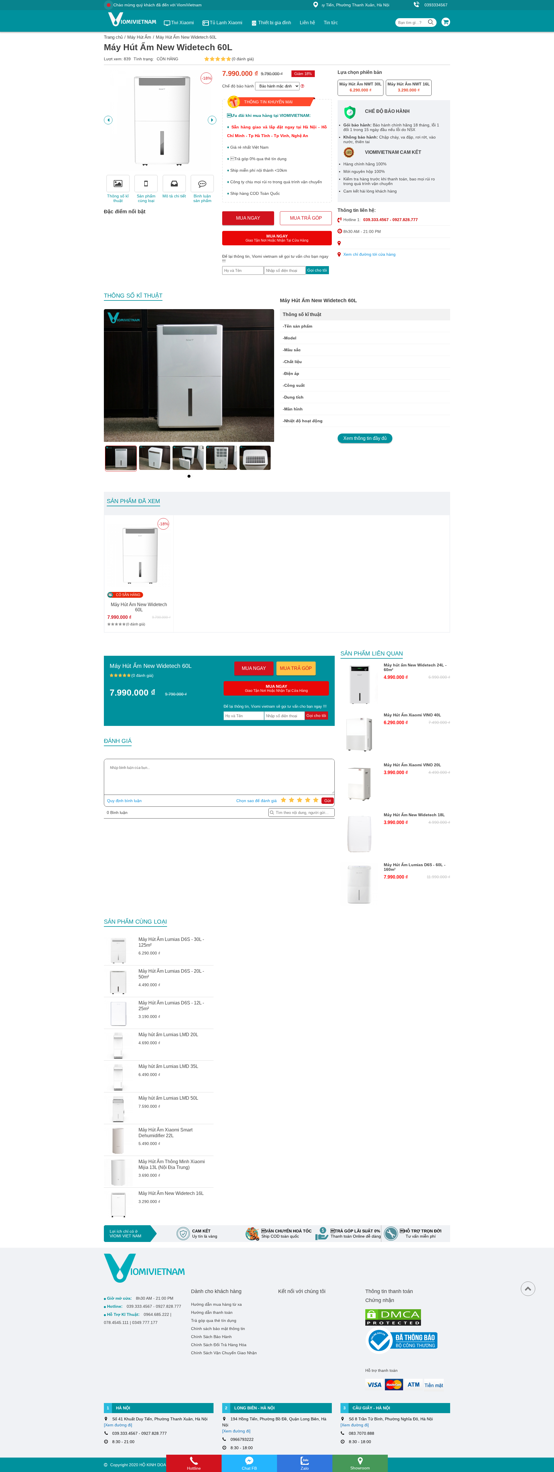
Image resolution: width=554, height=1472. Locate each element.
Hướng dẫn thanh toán (212, 1312)
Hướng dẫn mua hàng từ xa (216, 1304)
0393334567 (436, 5)
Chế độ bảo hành (238, 86)
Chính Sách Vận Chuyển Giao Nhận (224, 1352)
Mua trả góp (306, 218)
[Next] (108, 120)
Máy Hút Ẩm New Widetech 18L (414, 814)
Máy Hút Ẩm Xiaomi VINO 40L (412, 715)
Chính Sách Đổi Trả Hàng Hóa (218, 1344)
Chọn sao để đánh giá (256, 800)
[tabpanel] (121, 458)
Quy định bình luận (124, 800)
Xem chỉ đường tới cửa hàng (369, 254)
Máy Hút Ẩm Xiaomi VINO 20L (412, 765)
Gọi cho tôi (317, 270)
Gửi (327, 800)
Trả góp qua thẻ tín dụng (213, 1320)
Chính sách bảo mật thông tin (218, 1328)
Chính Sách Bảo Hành (211, 1336)
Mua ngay (248, 218)
